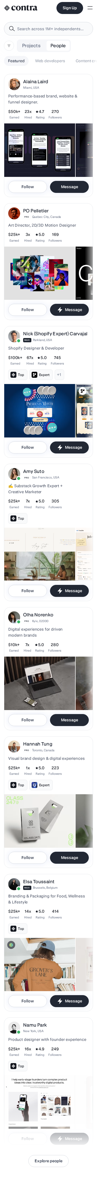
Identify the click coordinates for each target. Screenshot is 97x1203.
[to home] (21, 8)
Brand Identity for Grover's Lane (32, 979)
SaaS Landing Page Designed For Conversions (31, 161)
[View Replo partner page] (83, 391)
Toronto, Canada (43, 750)
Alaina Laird (35, 81)
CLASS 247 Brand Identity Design (34, 835)
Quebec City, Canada (46, 216)
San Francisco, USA (45, 477)
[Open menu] (90, 8)
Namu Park (35, 1025)
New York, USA (33, 1031)
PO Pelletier (36, 210)
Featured (16, 61)
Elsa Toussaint (38, 881)
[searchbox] (52, 29)
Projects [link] (31, 45)
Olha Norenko (38, 614)
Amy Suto (33, 471)
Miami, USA (31, 87)
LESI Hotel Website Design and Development (28, 695)
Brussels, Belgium (45, 887)
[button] (48, 135)
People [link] (58, 45)
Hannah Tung (37, 744)
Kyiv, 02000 (40, 621)
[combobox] (48, 28)
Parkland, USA (42, 340)
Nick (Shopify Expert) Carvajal (55, 333)
